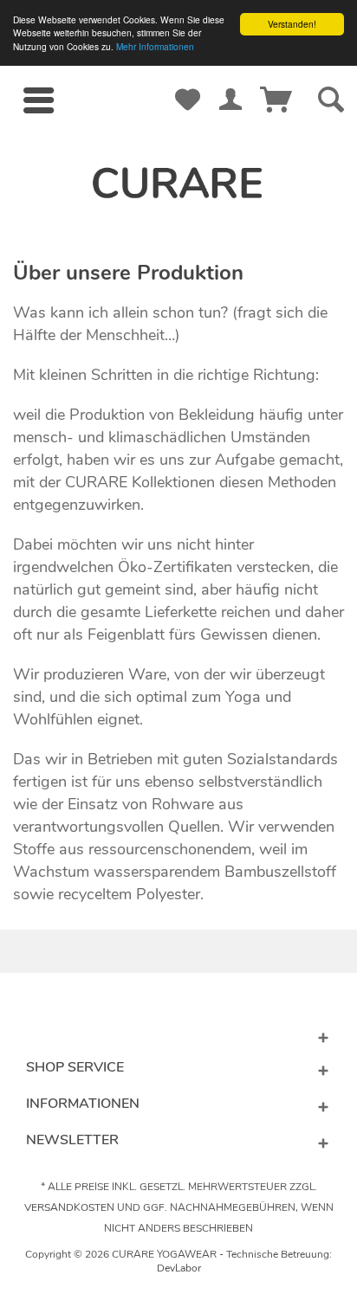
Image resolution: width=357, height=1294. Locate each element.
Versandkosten (69, 1207)
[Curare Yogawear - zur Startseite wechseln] (178, 182)
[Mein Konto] (230, 83)
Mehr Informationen (155, 46)
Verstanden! (292, 23)
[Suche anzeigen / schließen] (326, 100)
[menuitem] (38, 100)
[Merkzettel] (188, 83)
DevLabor (179, 1268)
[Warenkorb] (273, 83)
